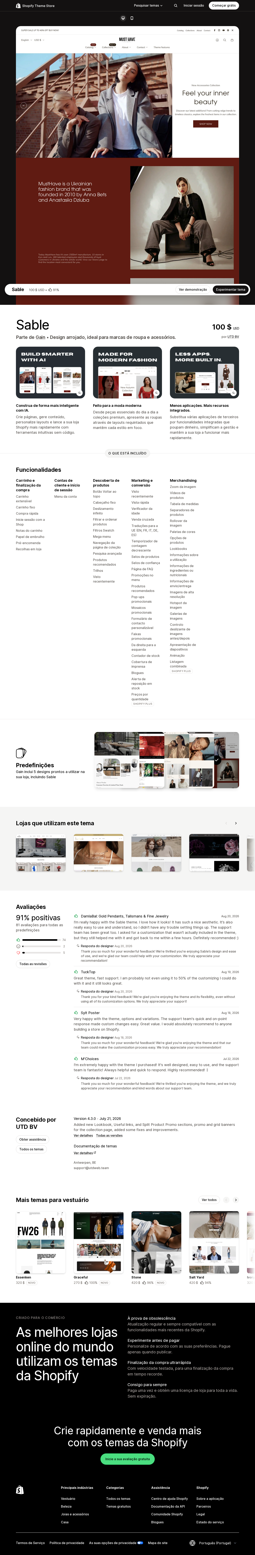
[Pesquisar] (176, 5)
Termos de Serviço (30, 1543)
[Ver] (41, 853)
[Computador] (123, 18)
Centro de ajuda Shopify (169, 1499)
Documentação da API (168, 1506)
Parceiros (203, 1506)
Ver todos (209, 1200)
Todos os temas (31, 1149)
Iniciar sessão (194, 5)
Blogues (157, 1522)
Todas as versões (109, 1135)
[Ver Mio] (141, 760)
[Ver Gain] (191, 760)
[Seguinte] (236, 823)
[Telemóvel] (132, 18)
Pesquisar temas (146, 5)
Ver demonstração (193, 289)
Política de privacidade (67, 1543)
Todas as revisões (33, 964)
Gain (40, 337)
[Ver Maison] (116, 760)
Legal (200, 1514)
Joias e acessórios (75, 1514)
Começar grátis (224, 5)
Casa (65, 1522)
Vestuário (68, 1499)
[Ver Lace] (166, 760)
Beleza (66, 1506)
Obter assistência (32, 1139)
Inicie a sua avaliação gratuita (127, 1459)
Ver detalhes (83, 1135)
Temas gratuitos (118, 1506)
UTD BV (233, 337)
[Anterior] (226, 823)
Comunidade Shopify (167, 1514)
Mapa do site (158, 1543)
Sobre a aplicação (210, 1499)
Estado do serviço (210, 1522)
